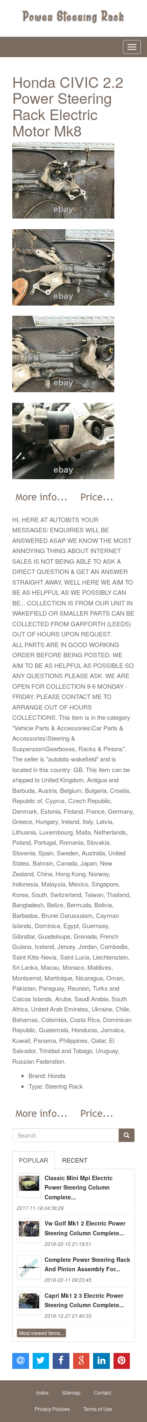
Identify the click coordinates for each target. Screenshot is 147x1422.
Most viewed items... (41, 1332)
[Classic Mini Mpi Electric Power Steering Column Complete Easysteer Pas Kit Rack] (29, 1185)
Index (42, 1392)
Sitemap (71, 1392)
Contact (102, 1392)
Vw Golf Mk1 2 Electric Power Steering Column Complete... (85, 1228)
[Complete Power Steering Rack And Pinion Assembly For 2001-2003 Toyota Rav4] (29, 1267)
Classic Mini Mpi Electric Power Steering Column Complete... (79, 1187)
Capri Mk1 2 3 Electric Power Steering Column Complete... (84, 1300)
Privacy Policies (52, 1408)
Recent (74, 1160)
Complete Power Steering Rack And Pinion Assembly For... (87, 1264)
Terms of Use (97, 1408)
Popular (33, 1160)
